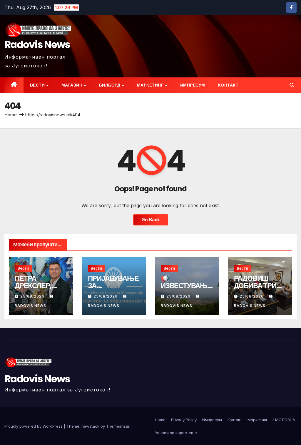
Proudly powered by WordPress (34, 426)
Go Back (150, 219)
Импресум (192, 85)
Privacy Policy (184, 419)
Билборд (110, 85)
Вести (38, 85)
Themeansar (117, 426)
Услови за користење (176, 432)
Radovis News (37, 44)
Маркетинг (151, 85)
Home (10, 114)
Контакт (228, 85)
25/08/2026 (33, 296)
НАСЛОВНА (284, 419)
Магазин (72, 85)
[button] (292, 85)
